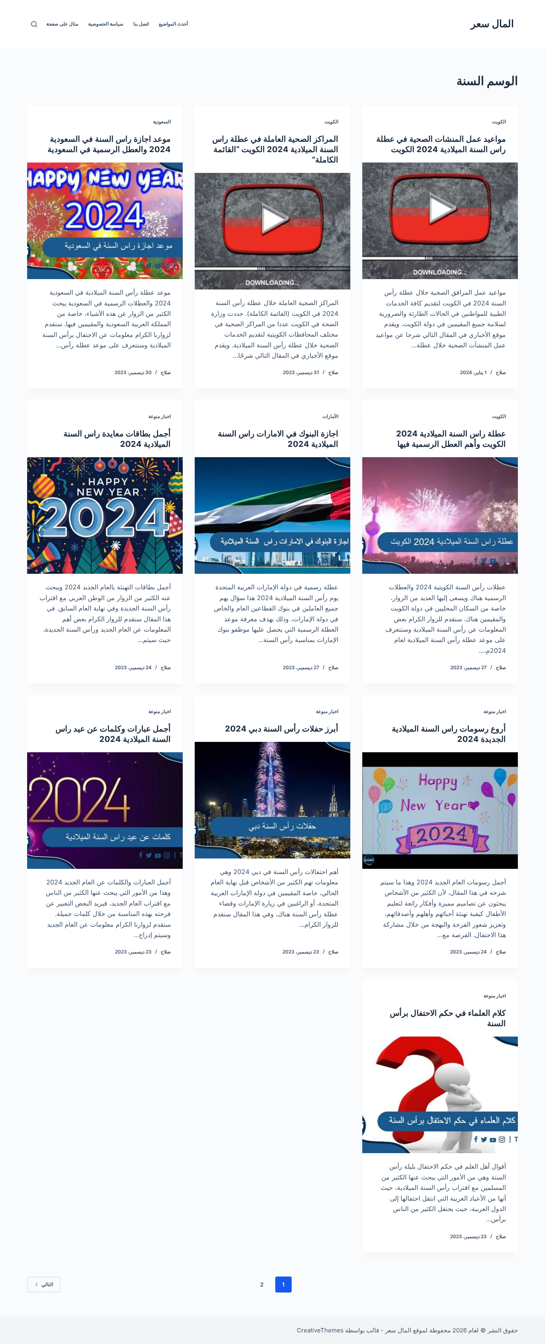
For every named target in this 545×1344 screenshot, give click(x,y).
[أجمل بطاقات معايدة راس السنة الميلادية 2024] (105, 515)
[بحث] (34, 24)
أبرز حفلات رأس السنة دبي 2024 (281, 728)
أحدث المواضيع (173, 24)
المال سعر (492, 24)
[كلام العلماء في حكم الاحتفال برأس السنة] (440, 1095)
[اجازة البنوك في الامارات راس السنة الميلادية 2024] (272, 515)
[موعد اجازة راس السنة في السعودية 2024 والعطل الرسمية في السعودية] (105, 221)
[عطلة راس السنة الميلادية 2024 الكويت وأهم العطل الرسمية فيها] (440, 515)
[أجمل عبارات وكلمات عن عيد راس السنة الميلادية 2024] (105, 810)
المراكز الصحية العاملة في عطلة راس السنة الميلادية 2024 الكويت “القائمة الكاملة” (275, 149)
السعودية (162, 122)
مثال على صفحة (62, 24)
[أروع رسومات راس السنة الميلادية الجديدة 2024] (440, 810)
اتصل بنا (141, 24)
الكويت (499, 122)
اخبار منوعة (159, 416)
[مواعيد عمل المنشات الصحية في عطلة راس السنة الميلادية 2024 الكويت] (440, 221)
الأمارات (330, 416)
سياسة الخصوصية (105, 24)
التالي (47, 1284)
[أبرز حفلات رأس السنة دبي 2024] (272, 800)
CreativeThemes (320, 1330)
